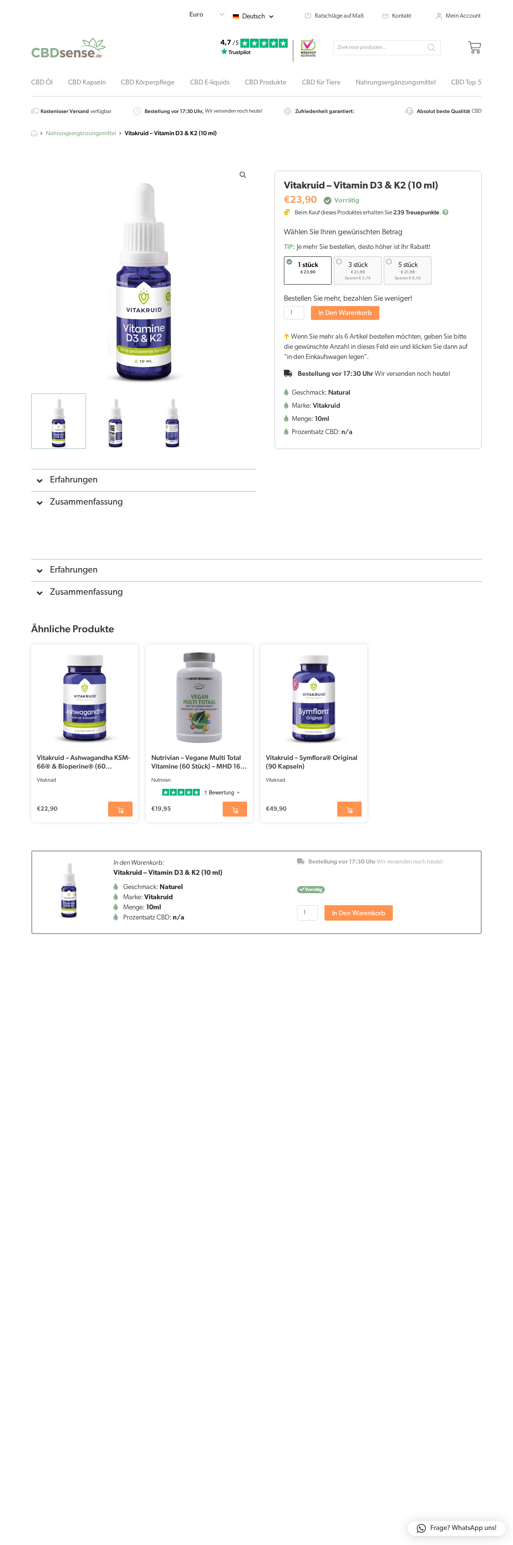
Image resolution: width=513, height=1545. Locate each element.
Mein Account (463, 16)
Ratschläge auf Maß (339, 16)
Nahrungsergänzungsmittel (396, 83)
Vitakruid (46, 780)
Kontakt (401, 16)
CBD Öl (42, 83)
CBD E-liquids (209, 83)
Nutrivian (160, 780)
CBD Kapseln (87, 83)
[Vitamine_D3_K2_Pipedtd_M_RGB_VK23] (69, 888)
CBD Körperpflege (148, 83)
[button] (243, 175)
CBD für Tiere (321, 83)
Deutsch (253, 17)
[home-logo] (68, 47)
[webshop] (308, 48)
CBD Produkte (266, 83)
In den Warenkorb (345, 313)
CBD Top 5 (466, 83)
